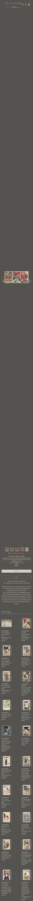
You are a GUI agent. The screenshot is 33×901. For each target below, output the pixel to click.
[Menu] (29, 4)
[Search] (22, 4)
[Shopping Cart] (26, 5)
